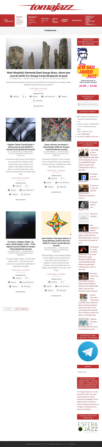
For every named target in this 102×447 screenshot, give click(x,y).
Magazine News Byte (55, 444)
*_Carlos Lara (63, 248)
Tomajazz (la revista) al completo (55, 78)
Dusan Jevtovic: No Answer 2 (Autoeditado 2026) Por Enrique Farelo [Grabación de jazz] (56, 147)
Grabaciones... (17, 78)
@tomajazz (86, 134)
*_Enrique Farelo (29, 78)
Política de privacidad (32, 444)
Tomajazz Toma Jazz (91, 136)
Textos (38, 78)
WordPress (72, 444)
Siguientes (24, 309)
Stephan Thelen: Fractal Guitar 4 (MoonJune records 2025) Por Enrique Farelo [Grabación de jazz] (20, 147)
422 (17, 309)
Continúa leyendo (38, 89)
